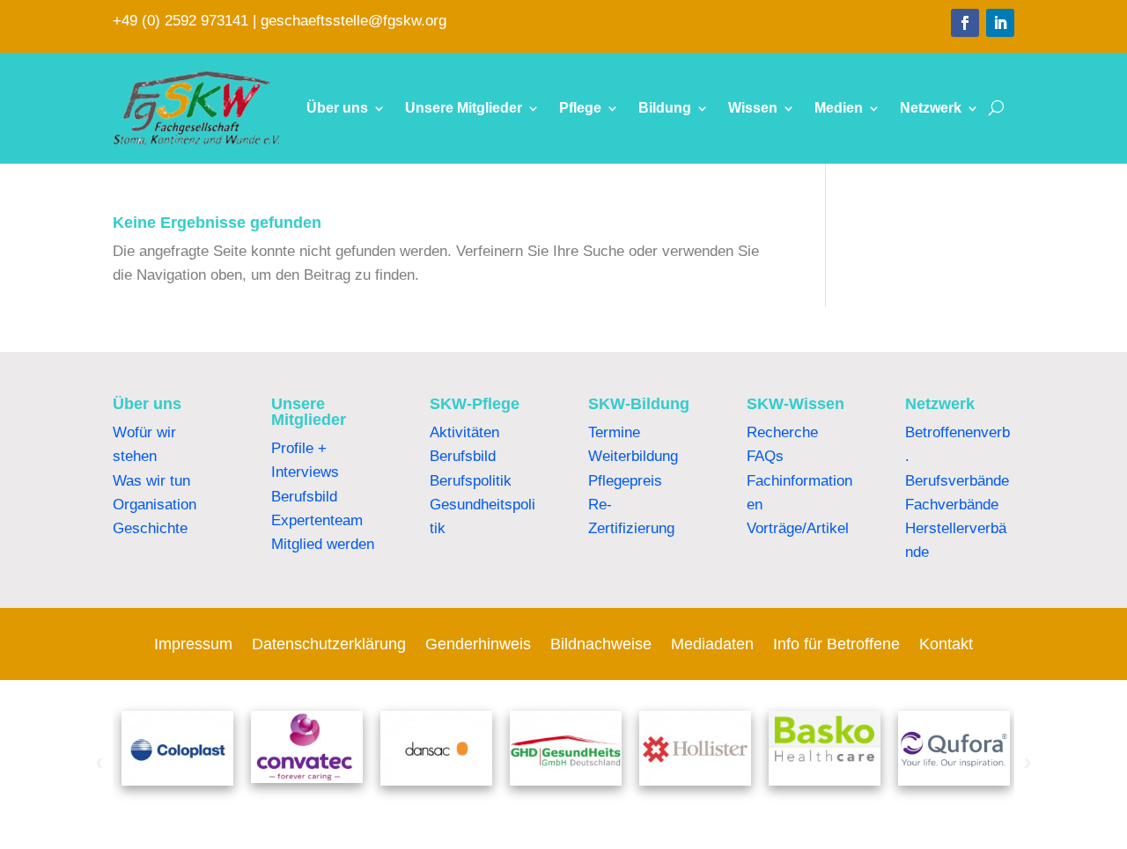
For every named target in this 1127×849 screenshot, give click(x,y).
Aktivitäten (464, 432)
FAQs (765, 456)
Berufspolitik (471, 480)
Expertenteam (317, 520)
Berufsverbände (957, 480)
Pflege (580, 107)
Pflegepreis (625, 480)
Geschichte (150, 528)
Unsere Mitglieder (463, 107)
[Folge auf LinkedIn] (1000, 23)
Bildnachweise (601, 645)
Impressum (193, 645)
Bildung (664, 107)
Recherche (782, 432)
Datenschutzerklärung (329, 645)
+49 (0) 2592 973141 (180, 20)
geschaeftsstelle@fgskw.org (353, 20)
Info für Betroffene (836, 645)
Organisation (154, 504)
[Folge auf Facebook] (965, 23)
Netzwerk (930, 107)
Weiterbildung (633, 456)
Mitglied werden (322, 544)
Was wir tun (151, 480)
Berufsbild (304, 496)
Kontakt (946, 645)
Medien (838, 107)
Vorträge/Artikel (798, 528)
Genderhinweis (478, 645)
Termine (614, 432)
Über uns (337, 107)
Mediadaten (712, 645)
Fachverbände (951, 504)
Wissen (752, 107)
